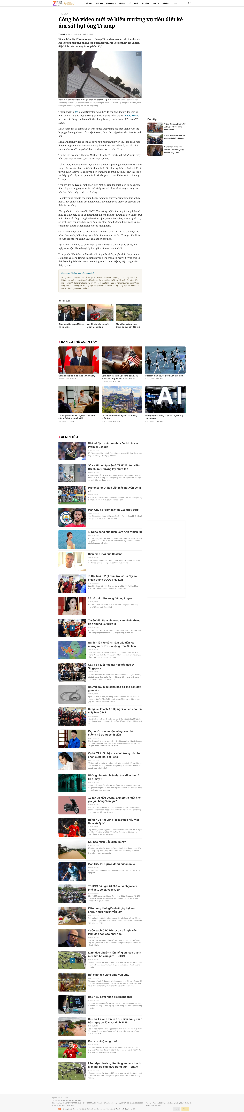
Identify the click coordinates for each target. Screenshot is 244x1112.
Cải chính (166, 3)
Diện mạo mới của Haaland (105, 554)
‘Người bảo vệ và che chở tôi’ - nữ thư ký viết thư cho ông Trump (174, 150)
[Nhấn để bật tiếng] (138, 54)
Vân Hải (61, 34)
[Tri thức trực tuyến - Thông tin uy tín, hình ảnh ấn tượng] (63, 3)
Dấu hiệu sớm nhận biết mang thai (110, 996)
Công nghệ (133, 3)
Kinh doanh (111, 3)
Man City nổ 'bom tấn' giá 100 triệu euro (113, 509)
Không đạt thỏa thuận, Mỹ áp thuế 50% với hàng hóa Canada (175, 127)
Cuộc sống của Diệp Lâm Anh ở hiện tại (116, 532)
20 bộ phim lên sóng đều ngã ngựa (110, 598)
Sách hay (99, 3)
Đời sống (145, 3)
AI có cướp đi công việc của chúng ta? (77, 273)
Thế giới (63, 14)
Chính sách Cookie (123, 1109)
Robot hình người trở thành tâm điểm (165, 376)
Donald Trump (131, 115)
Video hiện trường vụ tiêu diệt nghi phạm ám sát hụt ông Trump (85, 100)
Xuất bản (88, 3)
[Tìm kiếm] (190, 3)
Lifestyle (155, 3)
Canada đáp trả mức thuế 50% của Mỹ (76, 376)
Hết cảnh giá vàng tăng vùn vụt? (108, 974)
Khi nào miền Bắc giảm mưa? (107, 842)
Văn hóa (122, 3)
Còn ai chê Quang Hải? (102, 1041)
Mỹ (76, 112)
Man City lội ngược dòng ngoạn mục (111, 864)
